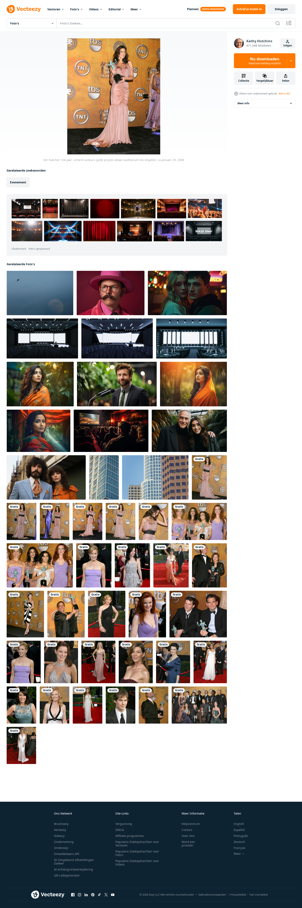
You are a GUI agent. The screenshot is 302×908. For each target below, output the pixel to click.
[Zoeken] (277, 23)
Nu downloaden (265, 60)
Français (239, 848)
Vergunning (123, 824)
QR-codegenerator (67, 875)
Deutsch (239, 842)
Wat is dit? (284, 93)
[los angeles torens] (104, 477)
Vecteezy (60, 830)
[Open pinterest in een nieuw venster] (92, 894)
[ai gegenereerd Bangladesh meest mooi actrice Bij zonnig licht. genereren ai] (193, 384)
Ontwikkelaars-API (66, 854)
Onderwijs (61, 848)
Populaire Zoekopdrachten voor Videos (137, 862)
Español (239, 830)
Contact (187, 830)
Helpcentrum (191, 824)
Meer (134, 9)
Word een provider (188, 843)
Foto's (74, 9)
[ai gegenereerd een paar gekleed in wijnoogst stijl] (46, 477)
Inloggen (281, 9)
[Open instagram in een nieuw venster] (79, 894)
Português (241, 836)
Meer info (243, 103)
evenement (18, 182)
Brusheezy (61, 824)
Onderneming (64, 842)
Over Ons (188, 836)
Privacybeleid (238, 894)
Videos (94, 9)
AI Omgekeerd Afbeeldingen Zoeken (74, 861)
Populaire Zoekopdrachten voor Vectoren (137, 843)
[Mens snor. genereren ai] (110, 293)
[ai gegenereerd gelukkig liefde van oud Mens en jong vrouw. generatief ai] (189, 431)
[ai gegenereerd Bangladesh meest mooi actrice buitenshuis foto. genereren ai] (40, 384)
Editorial (115, 9)
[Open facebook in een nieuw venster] (73, 894)
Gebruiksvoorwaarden (212, 894)
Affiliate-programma (129, 836)
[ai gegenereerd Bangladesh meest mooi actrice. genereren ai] (38, 431)
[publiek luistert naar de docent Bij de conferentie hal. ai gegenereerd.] (111, 431)
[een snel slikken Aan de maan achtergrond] (40, 293)
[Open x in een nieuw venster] (106, 894)
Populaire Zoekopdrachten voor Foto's (137, 853)
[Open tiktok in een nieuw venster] (99, 894)
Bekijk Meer (203, 231)
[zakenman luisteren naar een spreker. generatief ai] (117, 384)
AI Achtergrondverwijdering (73, 869)
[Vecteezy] (24, 9)
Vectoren (53, 9)
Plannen (193, 9)
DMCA (119, 830)
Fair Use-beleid (258, 894)
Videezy (59, 836)
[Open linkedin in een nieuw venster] (86, 894)
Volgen (287, 45)
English (239, 824)
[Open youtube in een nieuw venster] (112, 894)
